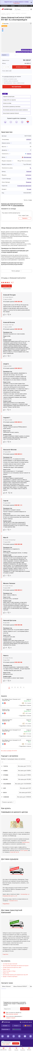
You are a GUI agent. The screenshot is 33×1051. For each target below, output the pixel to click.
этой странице (24, 850)
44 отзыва (28, 723)
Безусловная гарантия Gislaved (11, 113)
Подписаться (24, 1008)
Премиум (28, 182)
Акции (28, 1025)
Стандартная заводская (24, 185)
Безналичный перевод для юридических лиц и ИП (15, 974)
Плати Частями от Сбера (9, 971)
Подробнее (16, 3)
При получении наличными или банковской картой (15, 965)
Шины (13, 13)
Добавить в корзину (21, 67)
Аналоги (4, 55)
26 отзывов (28, 703)
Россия (29, 178)
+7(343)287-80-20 (12, 900)
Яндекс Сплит (6, 969)
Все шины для (24, 766)
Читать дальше (16, 271)
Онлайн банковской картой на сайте (12, 967)
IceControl (23, 13)
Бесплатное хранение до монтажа (11, 106)
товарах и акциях (10, 1017)
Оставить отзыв (6, 286)
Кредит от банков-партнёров (10, 976)
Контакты (17, 1029)
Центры (13, 5)
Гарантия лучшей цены (8, 96)
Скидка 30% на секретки (9, 99)
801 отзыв (28, 713)
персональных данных (12, 1014)
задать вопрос (7, 288)
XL (30, 168)
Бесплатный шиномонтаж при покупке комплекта (15, 109)
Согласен (15, 1043)
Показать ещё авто (7, 802)
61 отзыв (28, 733)
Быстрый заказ (16, 86)
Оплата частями (7, 103)
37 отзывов (28, 744)
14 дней (29, 189)
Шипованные (27, 157)
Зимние (29, 153)
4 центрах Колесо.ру (8, 76)
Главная (3, 13)
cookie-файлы (5, 1044)
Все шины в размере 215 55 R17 (9, 750)
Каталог (8, 13)
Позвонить (22, 1049)
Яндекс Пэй (6, 972)
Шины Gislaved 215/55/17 (20, 986)
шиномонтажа (25, 842)
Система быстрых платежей (10, 963)
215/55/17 (28, 139)
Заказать (24, 218)
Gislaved (18, 13)
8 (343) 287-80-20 (22, 5)
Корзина (16, 1049)
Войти (10, 1049)
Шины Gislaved (6, 986)
